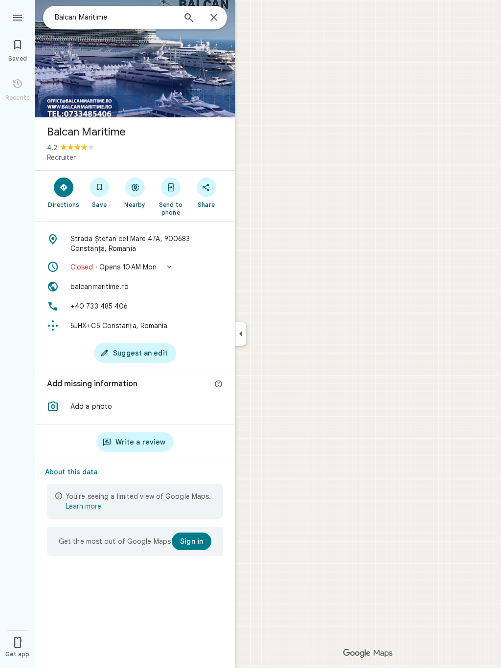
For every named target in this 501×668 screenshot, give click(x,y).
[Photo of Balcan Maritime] (135, 58)
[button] (135, 267)
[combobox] (115, 17)
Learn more (83, 506)
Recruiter (61, 157)
